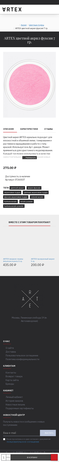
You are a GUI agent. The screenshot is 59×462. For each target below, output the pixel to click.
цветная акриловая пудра (36, 192)
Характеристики (29, 129)
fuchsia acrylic (10, 201)
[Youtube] (39, 327)
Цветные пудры (36, 25)
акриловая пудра (12, 192)
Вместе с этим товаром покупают (29, 222)
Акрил (24, 25)
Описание (8, 129)
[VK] (26, 327)
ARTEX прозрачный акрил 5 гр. (42, 260)
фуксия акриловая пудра (15, 197)
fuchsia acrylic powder (13, 206)
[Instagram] (32, 327)
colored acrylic (37, 197)
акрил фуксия (34, 188)
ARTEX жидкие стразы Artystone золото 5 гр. (13, 260)
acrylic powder (26, 201)
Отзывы (48, 129)
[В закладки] (54, 457)
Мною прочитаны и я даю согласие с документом (28, 440)
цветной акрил (17, 188)
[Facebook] (20, 327)
